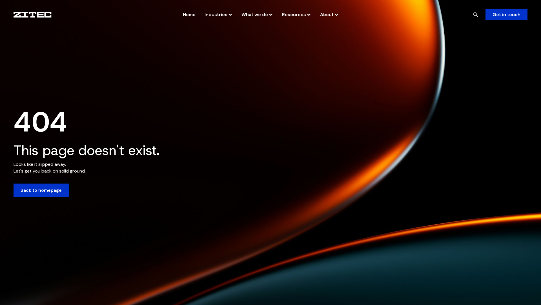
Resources (294, 14)
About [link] (327, 14)
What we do (254, 14)
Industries (216, 14)
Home (189, 14)
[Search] (476, 15)
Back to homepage (41, 190)
